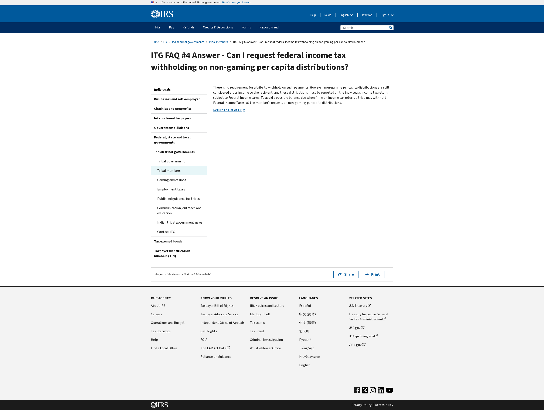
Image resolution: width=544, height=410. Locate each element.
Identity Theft (260, 314)
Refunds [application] (188, 27)
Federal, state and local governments (172, 140)
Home (155, 42)
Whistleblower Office (265, 348)
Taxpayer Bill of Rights (217, 305)
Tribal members (218, 42)
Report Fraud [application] (269, 27)
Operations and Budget (168, 322)
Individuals (162, 89)
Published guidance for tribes (178, 198)
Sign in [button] (385, 15)
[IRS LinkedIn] (381, 389)
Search (390, 27)
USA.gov (354, 327)
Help (313, 15)
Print (375, 274)
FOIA (203, 339)
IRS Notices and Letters (267, 305)
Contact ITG (166, 232)
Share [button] (349, 274)
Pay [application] (171, 27)
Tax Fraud (257, 331)
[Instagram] (373, 389)
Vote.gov (355, 344)
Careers (156, 314)
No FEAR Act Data (213, 348)
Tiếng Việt (306, 348)
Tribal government (171, 161)
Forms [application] (246, 27)
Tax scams (257, 322)
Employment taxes (171, 189)
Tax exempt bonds (168, 241)
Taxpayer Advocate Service (219, 314)
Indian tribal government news (180, 222)
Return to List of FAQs (229, 110)
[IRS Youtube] (389, 389)
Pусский (305, 339)
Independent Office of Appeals (222, 322)
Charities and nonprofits (172, 108)
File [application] (157, 27)
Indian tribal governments (188, 42)
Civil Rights (208, 331)
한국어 (304, 331)
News (327, 15)
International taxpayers (172, 118)
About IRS (158, 305)
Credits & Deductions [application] (218, 27)
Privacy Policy (361, 405)
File (165, 42)
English (344, 15)
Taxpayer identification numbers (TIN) (172, 253)
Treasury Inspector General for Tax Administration (368, 316)
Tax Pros (367, 15)
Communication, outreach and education (179, 210)
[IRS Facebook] (357, 389)
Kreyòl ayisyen (309, 356)
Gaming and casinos (171, 180)
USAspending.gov (361, 336)
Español (305, 305)
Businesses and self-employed (177, 99)
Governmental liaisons (171, 127)
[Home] (162, 12)
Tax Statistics (161, 331)
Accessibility (384, 405)
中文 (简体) (307, 314)
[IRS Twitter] (365, 389)
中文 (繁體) (307, 322)
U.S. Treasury (358, 305)
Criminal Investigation (266, 339)
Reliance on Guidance (215, 356)
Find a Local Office (164, 348)
